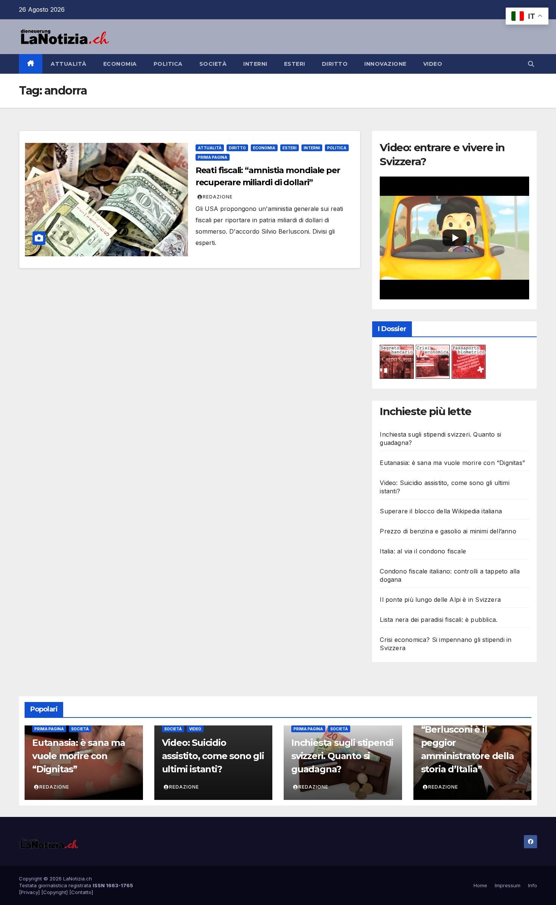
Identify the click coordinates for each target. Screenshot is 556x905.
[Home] (30, 64)
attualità (69, 63)
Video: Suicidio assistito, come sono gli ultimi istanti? (213, 756)
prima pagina (212, 157)
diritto (335, 63)
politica (168, 63)
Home (480, 885)
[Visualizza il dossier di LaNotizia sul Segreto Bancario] (397, 361)
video (433, 63)
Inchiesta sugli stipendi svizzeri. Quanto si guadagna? (342, 756)
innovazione (385, 63)
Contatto (81, 892)
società (213, 63)
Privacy (29, 892)
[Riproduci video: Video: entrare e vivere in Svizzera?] (454, 238)
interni (255, 63)
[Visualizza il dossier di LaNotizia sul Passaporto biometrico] (469, 361)
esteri (294, 63)
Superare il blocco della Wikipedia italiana (441, 511)
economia (120, 63)
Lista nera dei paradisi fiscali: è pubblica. (438, 619)
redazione (218, 197)
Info (532, 885)
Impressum (507, 885)
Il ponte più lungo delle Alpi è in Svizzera (440, 599)
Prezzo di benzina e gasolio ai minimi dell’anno (448, 531)
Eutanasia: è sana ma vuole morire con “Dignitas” (452, 462)
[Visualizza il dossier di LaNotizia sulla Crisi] (433, 361)
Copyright (54, 892)
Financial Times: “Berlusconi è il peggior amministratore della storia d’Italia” (467, 742)
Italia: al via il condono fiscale (423, 551)
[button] (531, 64)
